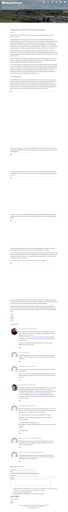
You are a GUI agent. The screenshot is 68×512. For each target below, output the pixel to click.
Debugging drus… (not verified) (24, 438)
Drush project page (23, 84)
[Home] (12, 3)
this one (13, 60)
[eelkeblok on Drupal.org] (52, 2)
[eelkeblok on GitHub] (56, 2)
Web (11, 503)
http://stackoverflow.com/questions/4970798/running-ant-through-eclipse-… (38, 336)
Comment (12, 478)
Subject (11, 477)
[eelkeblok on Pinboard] (61, 2)
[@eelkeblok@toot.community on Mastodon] (44, 2)
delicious (12, 320)
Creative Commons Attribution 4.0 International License (39, 505)
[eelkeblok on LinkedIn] (65, 2)
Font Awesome (33, 506)
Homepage (12, 475)
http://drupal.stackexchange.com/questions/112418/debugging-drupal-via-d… (38, 394)
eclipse (11, 319)
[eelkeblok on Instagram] (48, 2)
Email (11, 471)
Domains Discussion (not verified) (25, 452)
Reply (19, 347)
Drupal (32, 39)
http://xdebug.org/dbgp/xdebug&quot (33, 424)
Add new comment (14, 499)
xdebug (11, 315)
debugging (12, 317)
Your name (12, 469)
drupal (11, 313)
